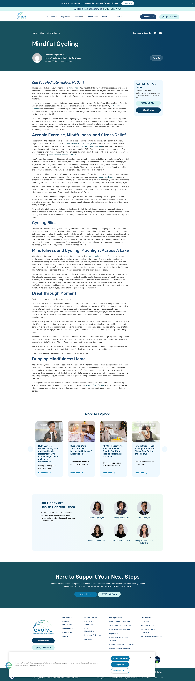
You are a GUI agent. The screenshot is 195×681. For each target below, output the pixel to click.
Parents (156, 58)
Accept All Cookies (120, 658)
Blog (42, 33)
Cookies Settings (120, 671)
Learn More (128, 3)
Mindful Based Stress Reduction (89, 146)
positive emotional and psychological (79, 143)
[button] (150, 33)
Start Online (148, 17)
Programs (64, 17)
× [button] (192, 3)
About (118, 17)
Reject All (120, 665)
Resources (106, 17)
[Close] (150, 657)
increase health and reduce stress (62, 155)
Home (34, 33)
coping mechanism (106, 177)
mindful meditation (95, 256)
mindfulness (74, 88)
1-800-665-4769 (112, 9)
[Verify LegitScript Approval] (157, 663)
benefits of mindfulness (94, 385)
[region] (82, 664)
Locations (78, 17)
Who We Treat (50, 17)
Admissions (92, 17)
